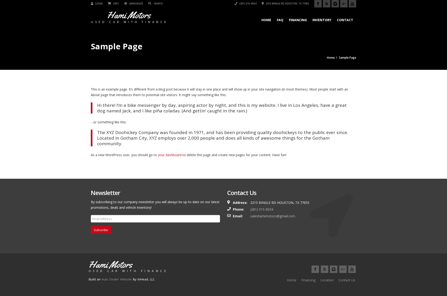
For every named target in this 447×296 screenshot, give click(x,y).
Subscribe (101, 230)
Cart (115, 3)
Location (327, 280)
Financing (298, 20)
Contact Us (347, 280)
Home (266, 20)
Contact (345, 20)
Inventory (321, 20)
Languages (135, 3)
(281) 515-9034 (247, 3)
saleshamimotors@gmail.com (272, 216)
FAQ (280, 20)
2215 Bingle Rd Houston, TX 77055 (287, 3)
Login (99, 3)
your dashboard (170, 155)
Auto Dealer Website (117, 279)
